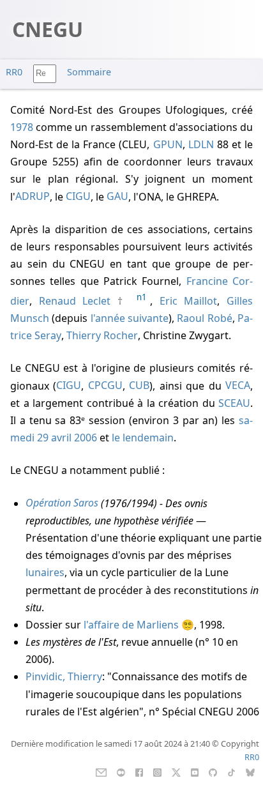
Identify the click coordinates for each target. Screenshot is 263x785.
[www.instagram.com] (157, 771)
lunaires (45, 572)
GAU (117, 197)
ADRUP (32, 197)
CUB (139, 386)
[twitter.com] (176, 771)
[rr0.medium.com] (121, 771)
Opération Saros (62, 503)
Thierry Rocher (102, 335)
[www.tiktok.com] (231, 771)
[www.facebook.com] (139, 771)
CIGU (78, 197)
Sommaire (89, 72)
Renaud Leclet (75, 301)
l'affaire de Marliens (131, 625)
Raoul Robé (204, 318)
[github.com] (213, 771)
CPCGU (105, 386)
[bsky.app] (250, 771)
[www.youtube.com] (194, 771)
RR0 (14, 72)
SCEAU (234, 403)
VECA (237, 386)
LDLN (201, 144)
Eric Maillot (189, 301)
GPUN (168, 144)
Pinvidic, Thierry (64, 676)
